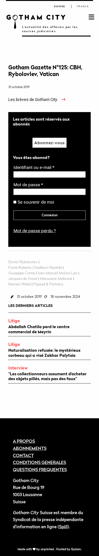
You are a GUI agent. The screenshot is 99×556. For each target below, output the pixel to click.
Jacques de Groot (22, 278)
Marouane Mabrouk (56, 278)
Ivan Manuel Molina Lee (57, 273)
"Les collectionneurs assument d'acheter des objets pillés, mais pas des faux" (47, 376)
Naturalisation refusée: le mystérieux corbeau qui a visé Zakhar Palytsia (44, 353)
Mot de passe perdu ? (34, 230)
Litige (14, 320)
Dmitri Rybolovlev (23, 262)
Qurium (76, 549)
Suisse (59, 6)
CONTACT (23, 455)
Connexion (50, 215)
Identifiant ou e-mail (35, 168)
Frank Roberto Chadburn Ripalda (35, 267)
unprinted (48, 549)
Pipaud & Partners (48, 284)
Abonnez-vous (49, 142)
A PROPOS (24, 441)
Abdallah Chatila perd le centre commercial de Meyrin (39, 329)
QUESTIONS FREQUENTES (40, 469)
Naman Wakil (19, 284)
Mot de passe (29, 185)
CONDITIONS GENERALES (39, 462)
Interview (18, 367)
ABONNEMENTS (30, 448)
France (83, 6)
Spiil (63, 526)
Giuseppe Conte (21, 273)
